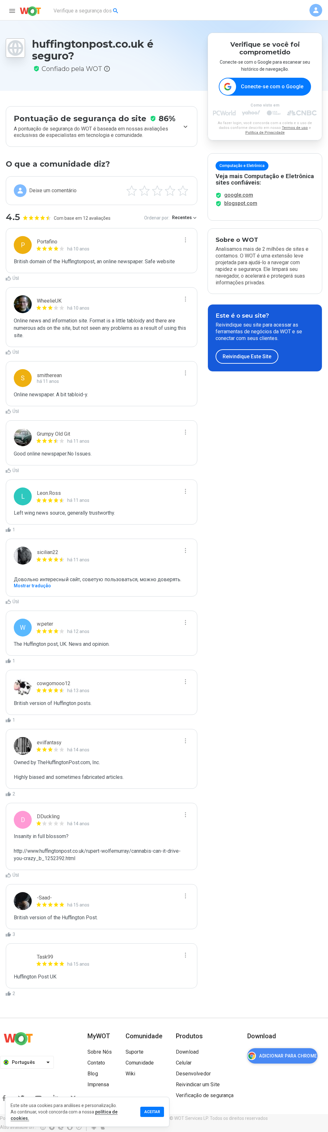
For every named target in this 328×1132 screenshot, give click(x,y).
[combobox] (86, 10)
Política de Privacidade (265, 133)
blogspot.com (240, 203)
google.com (238, 195)
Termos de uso (295, 128)
